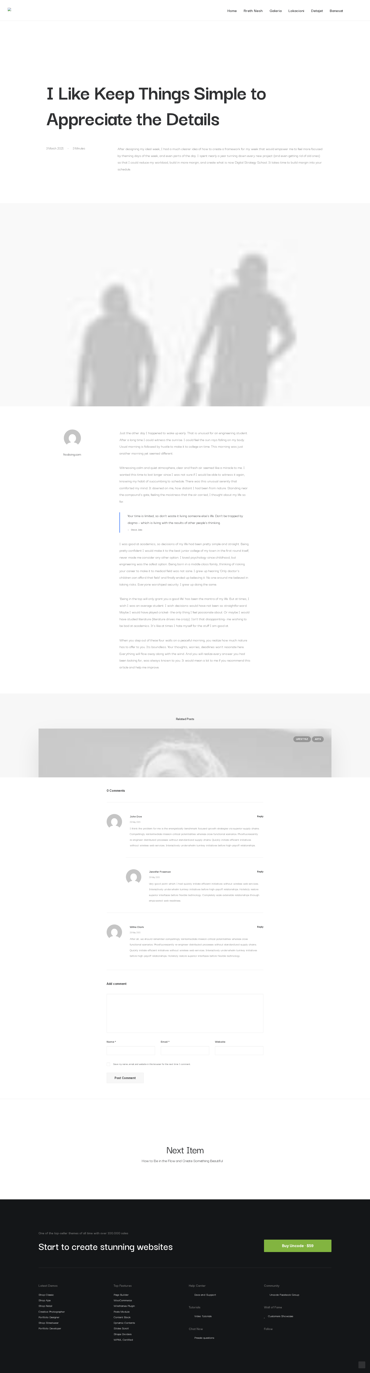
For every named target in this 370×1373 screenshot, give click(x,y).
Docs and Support (205, 1294)
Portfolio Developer (50, 1328)
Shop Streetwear (48, 1322)
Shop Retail (45, 1305)
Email (165, 1041)
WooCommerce (123, 1300)
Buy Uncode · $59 (297, 1246)
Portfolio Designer (49, 1317)
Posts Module (122, 1311)
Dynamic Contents (124, 1322)
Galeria (276, 10)
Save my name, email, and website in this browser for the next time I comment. (152, 1064)
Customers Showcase (280, 1316)
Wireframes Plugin (124, 1305)
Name (111, 1041)
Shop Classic (46, 1294)
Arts (318, 739)
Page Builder (121, 1294)
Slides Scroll (121, 1328)
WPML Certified (123, 1339)
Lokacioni (296, 10)
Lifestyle (302, 739)
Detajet (317, 10)
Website (220, 1041)
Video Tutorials (203, 1316)
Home (232, 10)
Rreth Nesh (253, 10)
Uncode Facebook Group (284, 1294)
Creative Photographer (52, 1311)
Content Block (122, 1317)
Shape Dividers (122, 1334)
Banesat (336, 10)
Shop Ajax (45, 1300)
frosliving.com (72, 454)
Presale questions (204, 1337)
